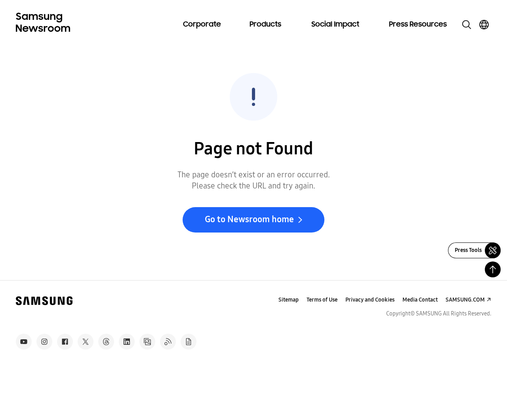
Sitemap (288, 299)
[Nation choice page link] (484, 24)
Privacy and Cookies (370, 299)
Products (265, 25)
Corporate (202, 25)
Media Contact (420, 299)
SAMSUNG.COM (465, 299)
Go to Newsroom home (249, 219)
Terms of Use (322, 299)
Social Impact (335, 25)
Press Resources (418, 25)
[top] (493, 269)
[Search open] (466, 24)
